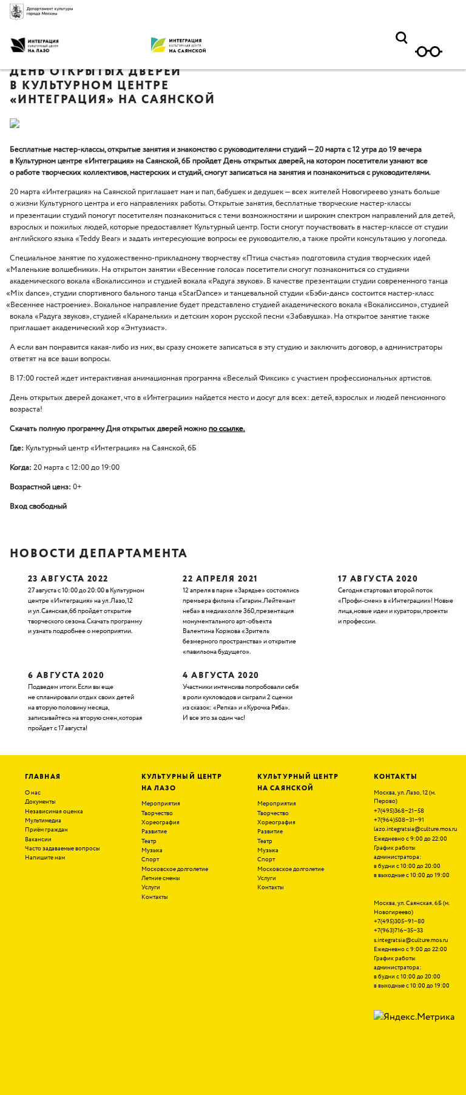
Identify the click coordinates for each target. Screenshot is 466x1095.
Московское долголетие (174, 869)
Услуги (150, 887)
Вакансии (38, 839)
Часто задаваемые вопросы (62, 848)
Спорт (150, 859)
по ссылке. (227, 429)
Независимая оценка (54, 811)
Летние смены (160, 878)
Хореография (160, 822)
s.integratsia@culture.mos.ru (411, 940)
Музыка (152, 850)
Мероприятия (160, 803)
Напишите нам (45, 857)
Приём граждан (46, 829)
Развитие (154, 831)
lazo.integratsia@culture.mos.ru (415, 829)
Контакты (154, 897)
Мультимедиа (43, 820)
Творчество (157, 813)
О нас (33, 792)
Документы (40, 802)
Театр (149, 841)
